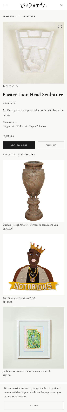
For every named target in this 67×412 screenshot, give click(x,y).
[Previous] (10, 53)
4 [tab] (13, 86)
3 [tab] (10, 86)
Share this (9, 154)
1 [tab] (4, 86)
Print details (26, 154)
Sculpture (28, 16)
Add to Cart (19, 145)
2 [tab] (7, 86)
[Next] (56, 53)
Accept (33, 405)
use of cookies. (19, 397)
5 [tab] (17, 86)
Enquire (51, 145)
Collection (9, 16)
